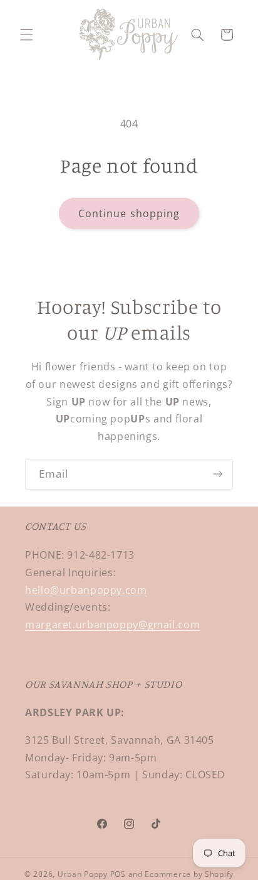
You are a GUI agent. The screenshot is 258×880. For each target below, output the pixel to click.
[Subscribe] (218, 474)
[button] (26, 34)
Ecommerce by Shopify (189, 874)
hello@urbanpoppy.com (86, 590)
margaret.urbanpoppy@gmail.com (112, 624)
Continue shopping (129, 213)
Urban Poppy (83, 874)
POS (118, 874)
